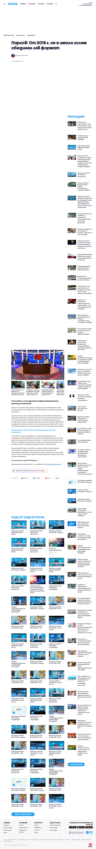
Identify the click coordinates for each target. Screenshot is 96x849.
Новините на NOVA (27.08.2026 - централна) (36, 645)
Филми (36, 832)
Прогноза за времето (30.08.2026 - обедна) (85, 481)
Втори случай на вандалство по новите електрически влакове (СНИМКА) (84, 186)
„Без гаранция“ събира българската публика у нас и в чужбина (85, 653)
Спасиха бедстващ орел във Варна (84, 441)
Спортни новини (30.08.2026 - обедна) (85, 490)
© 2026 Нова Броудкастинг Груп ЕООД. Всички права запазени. (16, 845)
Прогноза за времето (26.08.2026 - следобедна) (18, 717)
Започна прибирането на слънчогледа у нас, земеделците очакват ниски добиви (84, 750)
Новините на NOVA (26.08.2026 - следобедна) (36, 717)
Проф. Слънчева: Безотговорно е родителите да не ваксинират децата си (85, 695)
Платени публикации (8, 841)
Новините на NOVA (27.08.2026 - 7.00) (36, 681)
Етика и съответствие (86, 839)
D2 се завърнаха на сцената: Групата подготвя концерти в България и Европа (85, 601)
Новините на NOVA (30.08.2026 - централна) (36, 532)
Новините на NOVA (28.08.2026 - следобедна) (55, 587)
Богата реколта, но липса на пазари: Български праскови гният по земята (84, 736)
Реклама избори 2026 (12, 839)
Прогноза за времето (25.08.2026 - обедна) (18, 789)
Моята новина (8, 830)
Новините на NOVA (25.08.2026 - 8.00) (17, 805)
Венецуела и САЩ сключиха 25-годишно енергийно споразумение (85, 397)
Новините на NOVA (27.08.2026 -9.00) (55, 662)
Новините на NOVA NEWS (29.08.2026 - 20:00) (17, 550)
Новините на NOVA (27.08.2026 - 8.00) (17, 681)
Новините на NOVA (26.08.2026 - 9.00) (36, 736)
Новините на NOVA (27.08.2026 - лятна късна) (36, 570)
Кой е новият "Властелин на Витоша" (82, 408)
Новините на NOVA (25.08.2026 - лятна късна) (36, 753)
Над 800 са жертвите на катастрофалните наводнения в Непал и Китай (85, 588)
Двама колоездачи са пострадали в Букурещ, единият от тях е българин (85, 231)
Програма (31, 4)
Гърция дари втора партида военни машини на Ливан (84, 268)
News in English (53, 830)
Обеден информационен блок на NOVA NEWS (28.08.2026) (18, 609)
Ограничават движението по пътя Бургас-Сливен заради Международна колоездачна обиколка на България (85, 469)
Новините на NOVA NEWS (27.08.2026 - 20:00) (17, 645)
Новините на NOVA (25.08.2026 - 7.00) (36, 805)
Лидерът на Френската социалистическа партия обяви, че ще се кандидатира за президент (84, 304)
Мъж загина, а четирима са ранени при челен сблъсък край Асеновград (85, 641)
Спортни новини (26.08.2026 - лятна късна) (55, 682)
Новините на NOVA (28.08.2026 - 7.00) (36, 627)
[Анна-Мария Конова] (13, 56)
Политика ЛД (67, 839)
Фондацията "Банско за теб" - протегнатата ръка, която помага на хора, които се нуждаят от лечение (85, 628)
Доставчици (41, 839)
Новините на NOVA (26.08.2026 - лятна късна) (17, 700)
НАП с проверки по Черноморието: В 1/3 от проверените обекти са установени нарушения (84, 680)
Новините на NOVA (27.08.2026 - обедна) (37, 662)
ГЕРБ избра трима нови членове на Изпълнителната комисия (84, 524)
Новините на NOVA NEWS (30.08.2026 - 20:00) (17, 532)
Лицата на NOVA (23, 827)
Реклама (5, 839)
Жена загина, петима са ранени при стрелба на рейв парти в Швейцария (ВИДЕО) (85, 613)
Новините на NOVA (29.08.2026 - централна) (36, 550)
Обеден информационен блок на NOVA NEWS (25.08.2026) (56, 771)
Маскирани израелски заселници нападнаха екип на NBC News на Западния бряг (85, 724)
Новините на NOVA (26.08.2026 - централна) (55, 700)
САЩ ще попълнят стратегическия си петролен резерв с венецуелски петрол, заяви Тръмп (85, 244)
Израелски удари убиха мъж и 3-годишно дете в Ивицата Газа (83, 419)
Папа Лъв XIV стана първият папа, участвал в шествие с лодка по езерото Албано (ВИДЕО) (85, 385)
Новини (23, 4)
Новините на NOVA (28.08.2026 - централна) (17, 587)
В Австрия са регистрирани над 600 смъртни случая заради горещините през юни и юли (84, 125)
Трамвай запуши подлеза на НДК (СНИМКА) (83, 137)
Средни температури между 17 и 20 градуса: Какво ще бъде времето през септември (85, 359)
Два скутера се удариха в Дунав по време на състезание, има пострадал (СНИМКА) (85, 318)
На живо (50, 4)
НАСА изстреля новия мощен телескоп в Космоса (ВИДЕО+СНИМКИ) (85, 331)
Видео (5, 832)
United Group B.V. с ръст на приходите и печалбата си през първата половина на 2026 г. (37, 589)
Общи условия (53, 839)
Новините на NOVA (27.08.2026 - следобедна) (55, 645)
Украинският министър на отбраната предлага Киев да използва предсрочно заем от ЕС (85, 345)
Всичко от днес (8, 827)
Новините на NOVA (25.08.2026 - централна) (17, 770)
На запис (41, 4)
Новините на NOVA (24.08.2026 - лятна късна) (55, 806)
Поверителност (60, 839)
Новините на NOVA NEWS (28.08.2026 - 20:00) (55, 570)
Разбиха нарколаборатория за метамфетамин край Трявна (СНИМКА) (84, 549)
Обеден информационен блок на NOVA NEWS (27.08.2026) (18, 664)
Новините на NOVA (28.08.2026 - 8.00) (17, 627)
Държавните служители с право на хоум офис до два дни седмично (84, 536)
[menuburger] (5, 4)
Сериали (36, 830)
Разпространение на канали (23, 839)
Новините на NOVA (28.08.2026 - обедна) (37, 607)
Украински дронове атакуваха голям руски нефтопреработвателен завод (85, 666)
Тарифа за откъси (34, 839)
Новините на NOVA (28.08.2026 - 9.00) (55, 607)
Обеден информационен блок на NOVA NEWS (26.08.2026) (56, 718)
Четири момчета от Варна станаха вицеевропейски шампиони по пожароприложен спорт (84, 709)
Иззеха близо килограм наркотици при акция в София (85, 278)
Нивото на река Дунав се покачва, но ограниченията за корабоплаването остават (84, 563)
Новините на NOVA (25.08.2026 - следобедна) (36, 770)
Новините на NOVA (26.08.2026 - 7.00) (17, 752)
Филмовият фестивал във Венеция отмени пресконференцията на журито (85, 257)
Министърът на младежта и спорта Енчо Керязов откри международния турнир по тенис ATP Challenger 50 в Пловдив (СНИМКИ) (85, 161)
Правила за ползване (76, 839)
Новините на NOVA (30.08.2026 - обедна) (56, 531)
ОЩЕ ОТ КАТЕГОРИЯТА (23, 814)
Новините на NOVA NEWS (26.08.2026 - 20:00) (36, 700)
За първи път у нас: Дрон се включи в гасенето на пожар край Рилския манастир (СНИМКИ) (85, 289)
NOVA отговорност (55, 825)
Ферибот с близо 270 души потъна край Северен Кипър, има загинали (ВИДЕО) (85, 372)
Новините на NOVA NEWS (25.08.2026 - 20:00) (55, 753)
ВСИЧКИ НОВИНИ (76, 764)
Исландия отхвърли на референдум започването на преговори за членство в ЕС (84, 453)
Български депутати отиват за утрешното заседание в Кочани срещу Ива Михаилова (85, 218)
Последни (6, 825)
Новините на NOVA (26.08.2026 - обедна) (18, 736)
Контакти (47, 839)
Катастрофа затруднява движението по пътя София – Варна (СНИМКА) (85, 512)
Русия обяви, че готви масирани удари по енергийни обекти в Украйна (85, 431)
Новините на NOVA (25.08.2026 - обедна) (37, 789)
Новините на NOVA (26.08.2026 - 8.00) (55, 736)
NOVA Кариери (54, 827)
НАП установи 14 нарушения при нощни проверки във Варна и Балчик (85, 575)
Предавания (37, 827)
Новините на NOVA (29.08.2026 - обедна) (18, 569)
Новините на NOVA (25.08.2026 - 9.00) (55, 789)
